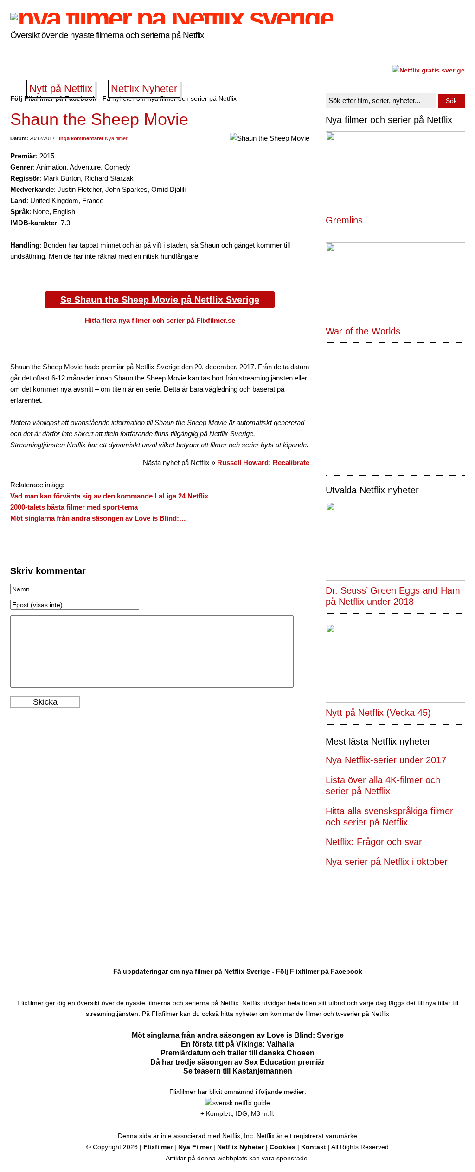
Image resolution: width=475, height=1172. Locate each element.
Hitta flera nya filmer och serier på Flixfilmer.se (160, 320)
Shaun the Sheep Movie (99, 119)
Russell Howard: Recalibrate (263, 462)
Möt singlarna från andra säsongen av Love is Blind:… (98, 518)
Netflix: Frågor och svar (374, 842)
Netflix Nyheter (144, 88)
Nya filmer (116, 138)
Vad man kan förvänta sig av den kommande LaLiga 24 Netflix (109, 496)
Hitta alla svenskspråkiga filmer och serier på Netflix (389, 816)
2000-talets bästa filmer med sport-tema (74, 507)
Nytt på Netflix (60, 88)
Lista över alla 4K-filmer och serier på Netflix (383, 785)
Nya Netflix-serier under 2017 (386, 760)
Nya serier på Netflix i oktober (387, 862)
